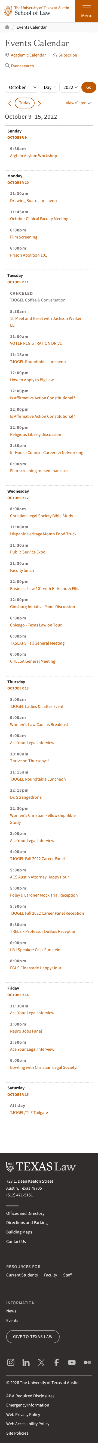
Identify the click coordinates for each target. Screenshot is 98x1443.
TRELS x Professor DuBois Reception (43, 931)
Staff (67, 1275)
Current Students (22, 1275)
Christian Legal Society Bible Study (41, 516)
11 (18, 282)
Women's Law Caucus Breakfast (39, 725)
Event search (22, 66)
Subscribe (68, 55)
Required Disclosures (30, 1396)
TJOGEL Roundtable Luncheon (38, 362)
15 (18, 1094)
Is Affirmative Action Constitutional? (42, 398)
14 (18, 995)
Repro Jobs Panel (26, 1031)
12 (18, 498)
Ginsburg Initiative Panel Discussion (42, 607)
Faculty (50, 1275)
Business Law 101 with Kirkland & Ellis (44, 589)
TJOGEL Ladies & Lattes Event (36, 706)
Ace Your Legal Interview (32, 743)
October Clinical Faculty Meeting (39, 219)
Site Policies (17, 1433)
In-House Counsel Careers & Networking (46, 453)
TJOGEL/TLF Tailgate (29, 1113)
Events (12, 1320)
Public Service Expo (27, 552)
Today (24, 103)
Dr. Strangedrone (26, 797)
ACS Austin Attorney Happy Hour (39, 877)
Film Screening (23, 237)
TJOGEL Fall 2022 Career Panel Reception (47, 913)
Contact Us (16, 1242)
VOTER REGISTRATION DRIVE (36, 343)
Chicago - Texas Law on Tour (36, 625)
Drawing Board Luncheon (33, 201)
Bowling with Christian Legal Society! (44, 1067)
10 (18, 182)
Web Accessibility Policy (27, 1424)
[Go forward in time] (39, 103)
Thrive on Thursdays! (29, 761)
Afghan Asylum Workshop (33, 156)
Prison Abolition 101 (28, 255)
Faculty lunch (22, 570)
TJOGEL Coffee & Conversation (38, 300)
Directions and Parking (27, 1223)
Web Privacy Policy (23, 1415)
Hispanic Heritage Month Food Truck (43, 534)
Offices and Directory (25, 1213)
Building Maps (19, 1232)
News (11, 1311)
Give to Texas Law (33, 1337)
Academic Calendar (28, 55)
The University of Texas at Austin (49, 1383)
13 (18, 688)
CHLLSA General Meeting (32, 661)
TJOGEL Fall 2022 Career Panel (37, 859)
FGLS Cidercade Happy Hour (36, 968)
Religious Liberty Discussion (35, 434)
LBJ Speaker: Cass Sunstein (35, 950)
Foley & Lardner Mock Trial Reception (44, 895)
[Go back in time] (10, 103)
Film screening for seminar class (39, 471)
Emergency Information (27, 1405)
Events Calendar (32, 27)
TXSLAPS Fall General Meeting (37, 643)
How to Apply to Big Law (32, 380)
